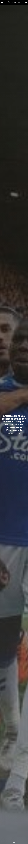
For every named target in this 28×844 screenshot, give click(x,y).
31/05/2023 (10, 433)
